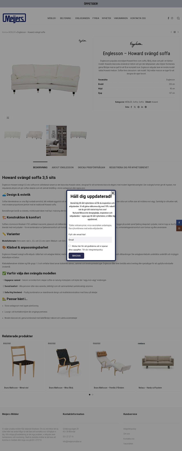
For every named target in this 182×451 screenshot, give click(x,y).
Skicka (76, 255)
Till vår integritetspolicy (92, 250)
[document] (91, 225)
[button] (113, 193)
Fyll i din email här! (77, 234)
